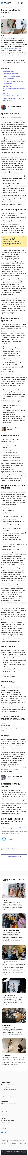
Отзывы (3, 1116)
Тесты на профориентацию (8, 1084)
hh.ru (2, 730)
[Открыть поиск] (18, 3)
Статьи (3, 1091)
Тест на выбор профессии (9, 848)
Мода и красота (14, 7)
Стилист (5, 900)
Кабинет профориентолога (8, 1103)
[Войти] (22, 3)
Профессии (8, 7)
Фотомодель (6, 1055)
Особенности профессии (10, 73)
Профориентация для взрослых (9, 1096)
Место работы (7, 83)
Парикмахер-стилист (9, 962)
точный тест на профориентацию (11, 48)
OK (24, 1152)
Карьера (5, 93)
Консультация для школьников (9, 1093)
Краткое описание (8, 71)
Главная (2, 7)
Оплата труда (7, 86)
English (3, 1113)
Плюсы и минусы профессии (12, 76)
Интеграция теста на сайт (8, 1125)
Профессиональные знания (11, 96)
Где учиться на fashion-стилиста (13, 81)
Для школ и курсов (6, 1122)
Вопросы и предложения (7, 1120)
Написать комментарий (14, 856)
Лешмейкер (6, 1025)
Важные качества (8, 78)
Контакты (3, 1118)
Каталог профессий (6, 1087)
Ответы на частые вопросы (8, 1089)
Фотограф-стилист (8, 995)
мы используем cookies (11, 1152)
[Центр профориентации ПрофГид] (6, 2)
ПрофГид (3, 16)
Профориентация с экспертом (10, 850)
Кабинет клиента (5, 1106)
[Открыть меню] (26, 3)
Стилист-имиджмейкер (10, 930)
